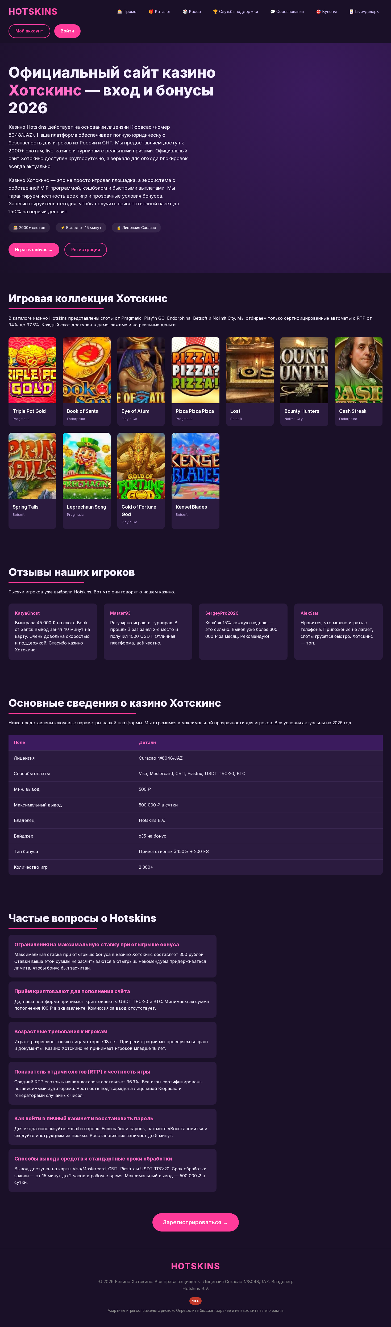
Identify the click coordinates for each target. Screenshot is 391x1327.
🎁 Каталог (159, 11)
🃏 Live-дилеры (364, 11)
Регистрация (85, 249)
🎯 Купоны (326, 11)
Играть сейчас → (34, 249)
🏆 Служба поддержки (235, 11)
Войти (67, 31)
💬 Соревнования (287, 11)
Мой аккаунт (29, 31)
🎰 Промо (126, 11)
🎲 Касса (192, 11)
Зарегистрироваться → (195, 1222)
